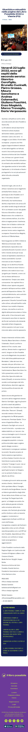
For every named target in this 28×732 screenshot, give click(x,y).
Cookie (17, 707)
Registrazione (14, 702)
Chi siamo (14, 683)
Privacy (10, 707)
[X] (10, 720)
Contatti (14, 686)
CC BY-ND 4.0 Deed (19, 716)
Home (5, 19)
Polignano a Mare (14, 695)
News (10, 19)
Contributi (14, 688)
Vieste (14, 698)
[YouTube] (22, 720)
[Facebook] (6, 720)
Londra (14, 692)
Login (14, 704)
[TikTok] (18, 720)
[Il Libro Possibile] (14, 675)
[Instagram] (14, 720)
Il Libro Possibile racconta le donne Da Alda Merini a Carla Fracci (13, 651)
